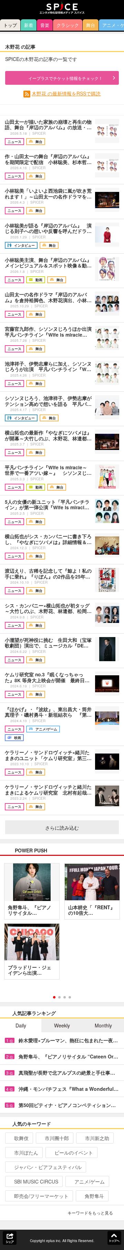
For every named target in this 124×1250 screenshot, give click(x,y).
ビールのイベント (73, 1152)
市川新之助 (97, 1138)
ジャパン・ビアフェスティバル (48, 1167)
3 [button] (64, 997)
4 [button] (70, 997)
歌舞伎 (21, 1138)
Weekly (62, 1025)
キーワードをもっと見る (90, 1213)
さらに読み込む (62, 827)
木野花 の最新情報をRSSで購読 (66, 93)
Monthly (103, 1025)
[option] (62, 923)
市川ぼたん (26, 1152)
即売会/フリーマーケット (41, 1195)
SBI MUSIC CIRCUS (36, 1181)
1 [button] (54, 997)
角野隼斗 (94, 1195)
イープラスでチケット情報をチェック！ (65, 78)
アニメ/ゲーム (89, 1181)
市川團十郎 (57, 1138)
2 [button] (59, 997)
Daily (21, 1025)
